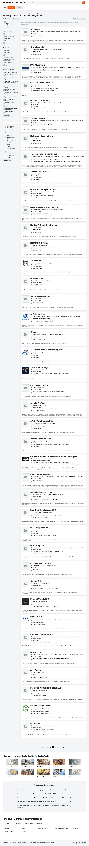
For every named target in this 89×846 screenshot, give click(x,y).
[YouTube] (85, 842)
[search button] (83, 2)
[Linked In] (73, 843)
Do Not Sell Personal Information (43, 842)
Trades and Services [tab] (28, 823)
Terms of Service (32, 842)
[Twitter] (79, 843)
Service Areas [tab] (39, 823)
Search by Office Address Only (8, 24)
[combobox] (73, 3)
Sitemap (52, 842)
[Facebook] (76, 843)
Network (19, 2)
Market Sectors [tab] (18, 823)
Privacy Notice (25, 842)
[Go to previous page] (42, 747)
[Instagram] (82, 843)
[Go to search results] (18, 123)
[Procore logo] (8, 3)
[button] (4, 32)
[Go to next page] (64, 747)
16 (61, 747)
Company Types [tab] (8, 823)
